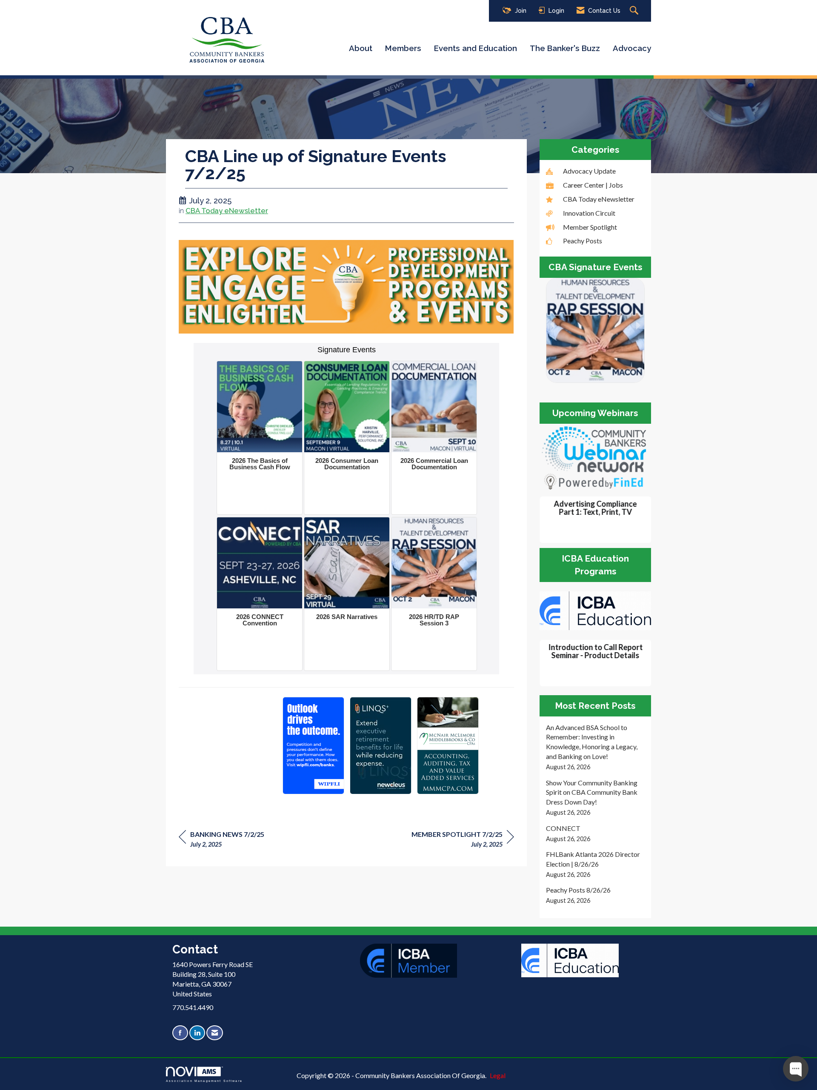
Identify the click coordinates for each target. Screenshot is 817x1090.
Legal (498, 1075)
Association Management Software (204, 1080)
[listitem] (595, 747)
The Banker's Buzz (565, 48)
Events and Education (475, 48)
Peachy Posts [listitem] (582, 241)
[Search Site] (635, 11)
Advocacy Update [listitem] (589, 171)
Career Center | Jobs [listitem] (593, 185)
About (360, 48)
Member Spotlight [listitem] (590, 227)
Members (403, 48)
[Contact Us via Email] (214, 1032)
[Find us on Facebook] (180, 1032)
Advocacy (632, 48)
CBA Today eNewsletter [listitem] (598, 199)
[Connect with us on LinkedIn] (197, 1032)
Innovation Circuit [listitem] (589, 213)
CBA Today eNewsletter (227, 210)
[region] (462, 840)
